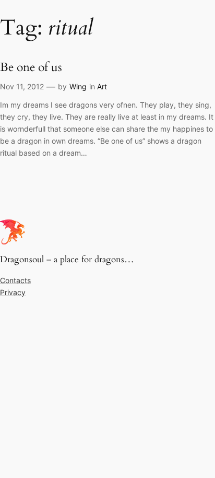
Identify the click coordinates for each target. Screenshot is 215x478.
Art (102, 86)
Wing (78, 86)
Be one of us (31, 67)
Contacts (15, 280)
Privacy (13, 292)
